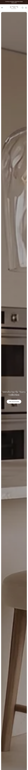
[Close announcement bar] (26, 2)
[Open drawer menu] (2, 7)
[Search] (22, 7)
